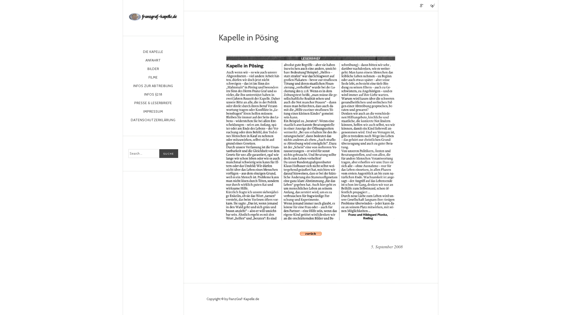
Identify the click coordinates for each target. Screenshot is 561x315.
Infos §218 (153, 94)
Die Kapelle (153, 52)
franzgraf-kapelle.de (153, 17)
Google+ (421, 5)
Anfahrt (153, 60)
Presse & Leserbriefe (153, 103)
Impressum (153, 112)
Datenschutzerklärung (153, 120)
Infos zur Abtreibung (153, 86)
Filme (153, 77)
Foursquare (432, 5)
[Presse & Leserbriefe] (311, 234)
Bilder (153, 69)
